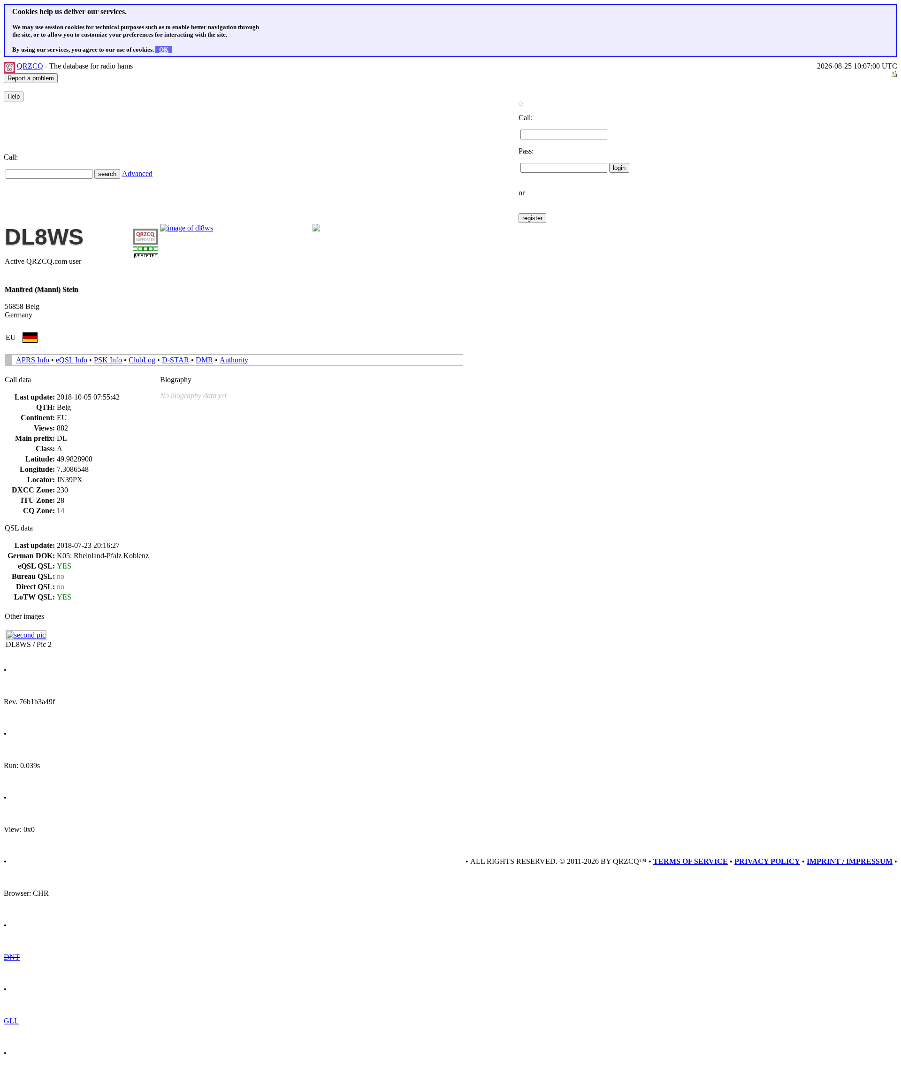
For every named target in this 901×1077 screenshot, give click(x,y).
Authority (234, 360)
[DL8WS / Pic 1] (186, 228)
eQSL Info (71, 360)
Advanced (137, 173)
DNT (12, 957)
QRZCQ (30, 66)
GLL (11, 1021)
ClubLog (142, 360)
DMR (204, 360)
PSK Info (108, 360)
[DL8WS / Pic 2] (26, 635)
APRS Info (32, 360)
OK (163, 49)
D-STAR (175, 360)
